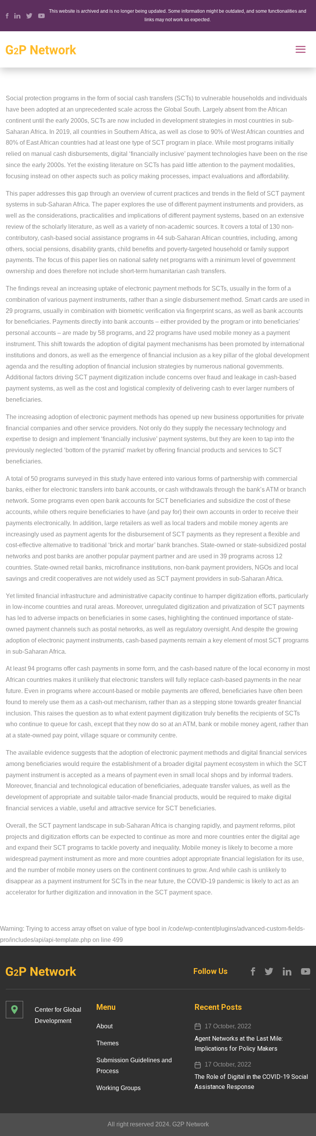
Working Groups (118, 1088)
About (104, 1026)
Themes (107, 1043)
